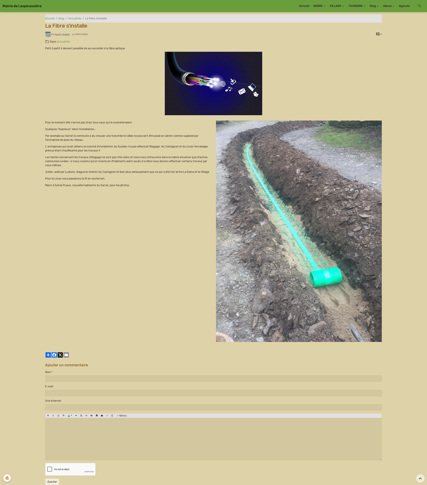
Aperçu (123, 415)
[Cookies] (7, 478)
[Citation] (76, 415)
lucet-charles (62, 34)
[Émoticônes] (112, 415)
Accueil (304, 6)
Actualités (74, 18)
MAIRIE (318, 6)
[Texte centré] (81, 415)
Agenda (404, 6)
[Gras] (48, 415)
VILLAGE (336, 6)
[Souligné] (58, 415)
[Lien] (86, 415)
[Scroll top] (420, 478)
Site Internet (53, 400)
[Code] (107, 415)
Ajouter (52, 481)
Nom (48, 372)
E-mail (49, 386)
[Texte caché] (91, 415)
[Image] (96, 415)
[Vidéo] (102, 415)
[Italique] (53, 415)
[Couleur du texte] (70, 415)
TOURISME (355, 6)
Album (387, 6)
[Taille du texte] (63, 415)
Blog (373, 6)
